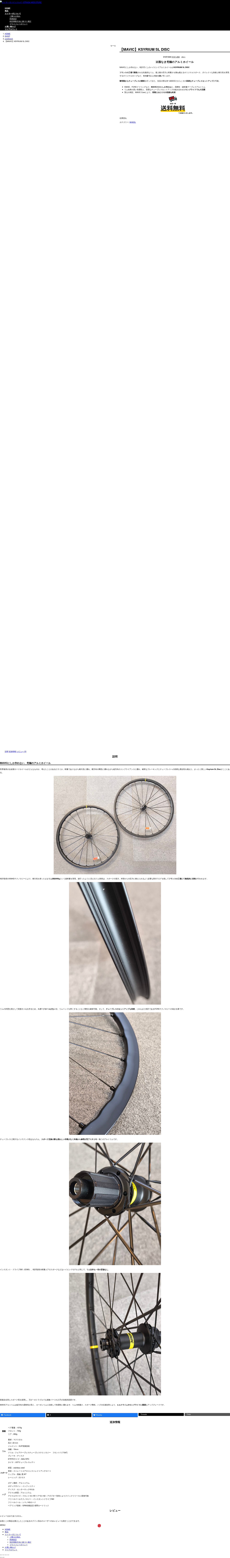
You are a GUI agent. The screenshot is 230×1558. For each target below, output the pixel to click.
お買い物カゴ (10, 1547)
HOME (7, 1529)
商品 (6, 1531)
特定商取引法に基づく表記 (20, 21)
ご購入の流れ (15, 16)
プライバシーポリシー (19, 24)
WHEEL (132, 122)
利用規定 (13, 18)
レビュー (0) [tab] (21, 751)
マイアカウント (11, 1549)
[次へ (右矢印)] (3, 1557)
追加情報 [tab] (12, 751)
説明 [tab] (6, 751)
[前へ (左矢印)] (1, 1557)
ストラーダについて (13, 1534)
